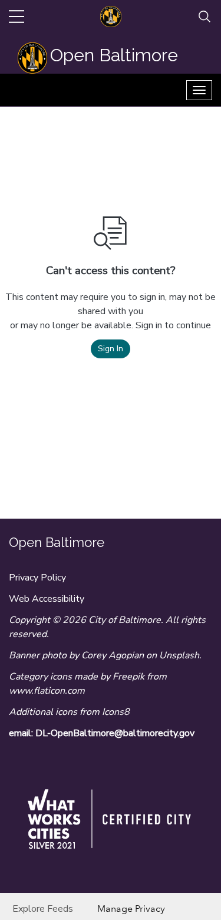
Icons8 (116, 711)
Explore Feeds (42, 908)
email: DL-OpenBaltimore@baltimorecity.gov (101, 733)
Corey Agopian (112, 655)
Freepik (128, 676)
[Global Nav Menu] (16, 16)
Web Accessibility (46, 598)
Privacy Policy (37, 577)
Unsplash (179, 655)
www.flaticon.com (47, 690)
